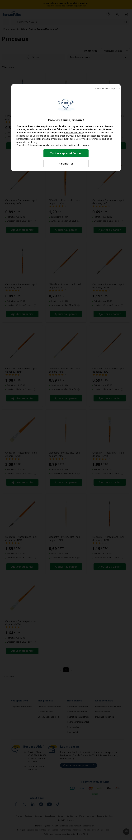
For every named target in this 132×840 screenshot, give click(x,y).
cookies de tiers (73, 132)
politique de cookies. (78, 145)
